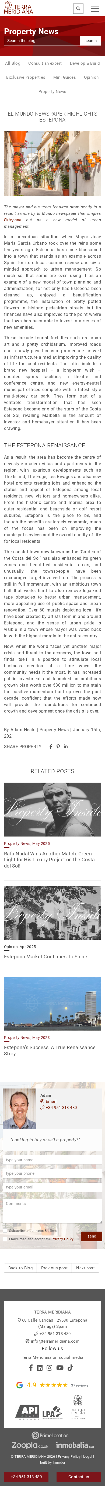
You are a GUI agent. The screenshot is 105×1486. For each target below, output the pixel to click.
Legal (87, 1456)
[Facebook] (51, 746)
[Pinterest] (58, 746)
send (92, 1236)
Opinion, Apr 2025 (20, 947)
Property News (52, 91)
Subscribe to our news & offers (32, 1231)
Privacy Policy (63, 1239)
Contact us (78, 1476)
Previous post (54, 1268)
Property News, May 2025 (27, 843)
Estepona (13, 219)
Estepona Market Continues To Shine (45, 956)
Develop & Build (85, 63)
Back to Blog (20, 1268)
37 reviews (80, 1385)
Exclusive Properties (25, 77)
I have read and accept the (41, 1239)
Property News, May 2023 (27, 1037)
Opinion (91, 77)
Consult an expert (45, 63)
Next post (85, 1268)
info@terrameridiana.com (55, 1341)
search (91, 40)
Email (50, 1101)
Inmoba (59, 1462)
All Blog (12, 63)
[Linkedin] (66, 746)
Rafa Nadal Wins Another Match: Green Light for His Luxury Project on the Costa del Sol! (49, 860)
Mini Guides (64, 77)
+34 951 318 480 (60, 1107)
